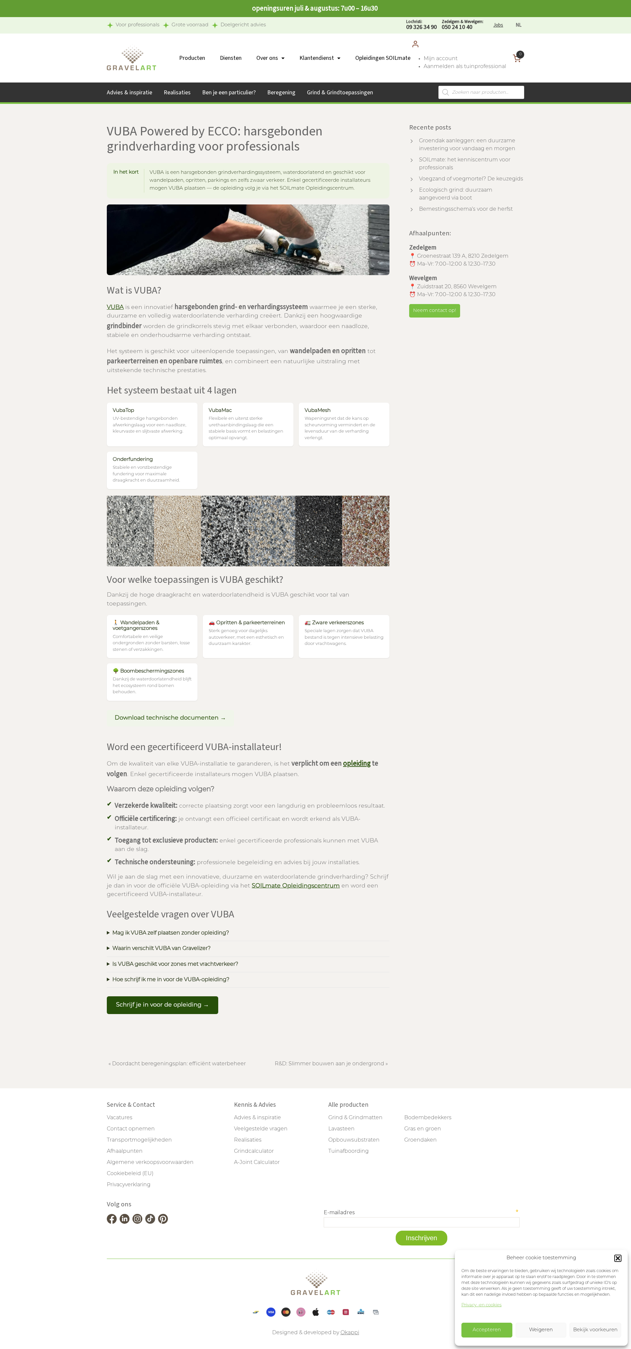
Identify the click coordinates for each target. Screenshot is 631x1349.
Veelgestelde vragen (261, 1129)
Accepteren (487, 1330)
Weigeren (541, 1330)
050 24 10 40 (462, 25)
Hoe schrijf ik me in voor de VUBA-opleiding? (170, 979)
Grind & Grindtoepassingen (340, 92)
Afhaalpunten (125, 1151)
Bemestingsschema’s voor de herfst (466, 209)
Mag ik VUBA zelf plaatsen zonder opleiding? (170, 933)
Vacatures (119, 1118)
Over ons (267, 58)
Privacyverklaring (129, 1185)
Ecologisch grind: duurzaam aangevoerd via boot (455, 194)
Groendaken (420, 1140)
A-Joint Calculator (257, 1162)
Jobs (498, 25)
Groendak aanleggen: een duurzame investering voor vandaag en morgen (467, 145)
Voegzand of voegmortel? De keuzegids (471, 179)
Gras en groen (422, 1129)
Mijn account (440, 58)
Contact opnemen (131, 1129)
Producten (192, 58)
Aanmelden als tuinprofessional (465, 66)
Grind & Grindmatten (355, 1118)
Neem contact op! (434, 310)
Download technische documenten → (170, 718)
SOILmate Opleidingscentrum (296, 886)
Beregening (281, 92)
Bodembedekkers (428, 1118)
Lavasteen (341, 1129)
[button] (618, 1258)
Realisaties (177, 92)
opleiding (357, 763)
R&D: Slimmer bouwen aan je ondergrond (329, 1064)
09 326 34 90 (421, 25)
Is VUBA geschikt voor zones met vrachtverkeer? (175, 964)
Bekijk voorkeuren (595, 1330)
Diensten (231, 58)
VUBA (115, 307)
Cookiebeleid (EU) (130, 1173)
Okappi (349, 1333)
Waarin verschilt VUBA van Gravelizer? (161, 948)
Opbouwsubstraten (354, 1140)
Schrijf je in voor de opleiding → (162, 1005)
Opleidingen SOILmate (382, 58)
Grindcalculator (254, 1151)
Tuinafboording (348, 1151)
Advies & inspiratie (129, 92)
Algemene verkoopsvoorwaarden (150, 1162)
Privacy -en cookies (481, 1305)
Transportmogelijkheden (139, 1140)
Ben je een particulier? (229, 92)
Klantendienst (316, 58)
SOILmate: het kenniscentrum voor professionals (464, 164)
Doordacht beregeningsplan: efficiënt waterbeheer (179, 1064)
